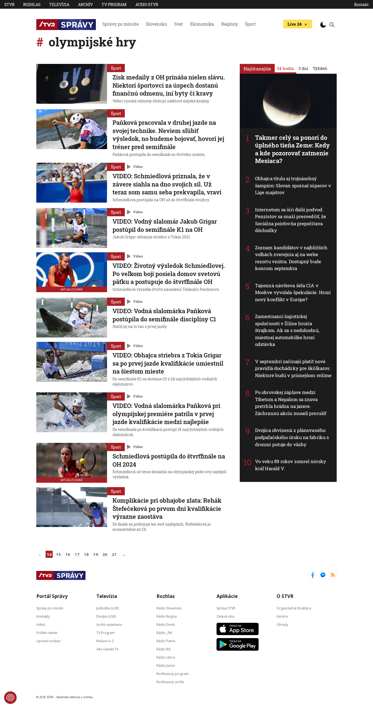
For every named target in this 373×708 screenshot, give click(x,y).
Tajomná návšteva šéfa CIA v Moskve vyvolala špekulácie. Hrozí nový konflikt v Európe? (293, 292)
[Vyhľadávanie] (332, 24)
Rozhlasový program (172, 673)
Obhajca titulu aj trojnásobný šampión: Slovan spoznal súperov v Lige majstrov (293, 185)
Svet (178, 24)
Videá (40, 624)
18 (86, 554)
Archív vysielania (109, 624)
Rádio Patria (165, 641)
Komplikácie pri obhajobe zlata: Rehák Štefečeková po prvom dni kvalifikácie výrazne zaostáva (167, 508)
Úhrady (282, 624)
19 (95, 554)
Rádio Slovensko (169, 608)
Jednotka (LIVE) (107, 608)
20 (104, 554)
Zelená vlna (225, 616)
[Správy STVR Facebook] (313, 575)
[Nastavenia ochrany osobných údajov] (10, 697)
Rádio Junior (165, 665)
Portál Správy (52, 596)
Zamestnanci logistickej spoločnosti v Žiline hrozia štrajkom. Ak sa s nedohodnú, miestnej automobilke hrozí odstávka (287, 330)
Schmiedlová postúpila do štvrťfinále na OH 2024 (169, 460)
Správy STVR (226, 608)
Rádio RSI (163, 649)
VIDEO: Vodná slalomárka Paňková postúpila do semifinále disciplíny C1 (164, 315)
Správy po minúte (120, 24)
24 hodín (285, 68)
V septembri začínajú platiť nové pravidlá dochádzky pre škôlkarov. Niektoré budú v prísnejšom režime (293, 368)
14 (49, 554)
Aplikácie (227, 596)
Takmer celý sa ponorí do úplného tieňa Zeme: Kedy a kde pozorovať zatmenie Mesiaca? (292, 149)
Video (138, 166)
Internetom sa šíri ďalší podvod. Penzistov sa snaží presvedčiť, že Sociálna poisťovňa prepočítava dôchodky (290, 220)
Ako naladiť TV (107, 649)
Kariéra (282, 616)
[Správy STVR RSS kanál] (333, 575)
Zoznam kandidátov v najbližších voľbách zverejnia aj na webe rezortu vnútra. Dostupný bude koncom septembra (291, 258)
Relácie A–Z (105, 641)
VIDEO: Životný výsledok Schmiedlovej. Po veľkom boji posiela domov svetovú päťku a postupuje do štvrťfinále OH (169, 274)
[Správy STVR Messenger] (323, 575)
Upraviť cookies (48, 641)
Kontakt (361, 4)
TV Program (114, 4)
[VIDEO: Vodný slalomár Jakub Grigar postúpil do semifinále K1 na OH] (71, 228)
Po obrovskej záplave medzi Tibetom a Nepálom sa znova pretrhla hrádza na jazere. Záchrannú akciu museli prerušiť (290, 402)
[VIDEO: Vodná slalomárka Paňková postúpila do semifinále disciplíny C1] (71, 317)
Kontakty (43, 616)
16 (67, 554)
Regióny (229, 24)
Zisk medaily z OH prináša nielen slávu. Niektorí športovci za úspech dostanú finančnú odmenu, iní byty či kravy (169, 85)
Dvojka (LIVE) (106, 616)
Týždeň (320, 68)
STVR (9, 4)
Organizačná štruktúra (294, 608)
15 (58, 554)
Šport (250, 24)
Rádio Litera (165, 657)
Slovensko (156, 24)
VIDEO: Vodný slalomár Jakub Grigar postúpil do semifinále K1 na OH (165, 225)
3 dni (303, 68)
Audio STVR (146, 4)
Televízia (59, 4)
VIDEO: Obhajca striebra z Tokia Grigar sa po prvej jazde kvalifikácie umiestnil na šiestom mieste (168, 363)
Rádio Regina (166, 616)
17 (77, 554)
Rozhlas (31, 4)
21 (114, 554)
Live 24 (294, 24)
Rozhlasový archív (170, 682)
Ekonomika (202, 24)
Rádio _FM (164, 632)
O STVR (285, 596)
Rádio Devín (165, 624)
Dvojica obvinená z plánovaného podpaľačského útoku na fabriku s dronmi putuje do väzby (292, 437)
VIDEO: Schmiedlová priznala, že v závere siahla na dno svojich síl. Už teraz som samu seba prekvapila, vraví (167, 184)
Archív (85, 4)
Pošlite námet (46, 632)
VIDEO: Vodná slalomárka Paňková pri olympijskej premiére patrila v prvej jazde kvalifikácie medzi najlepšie (166, 414)
